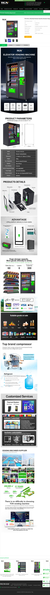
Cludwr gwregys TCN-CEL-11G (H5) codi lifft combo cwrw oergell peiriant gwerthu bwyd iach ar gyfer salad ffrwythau (7, 575)
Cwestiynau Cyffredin (28, 8)
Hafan (2, 8)
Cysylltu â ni (46, 8)
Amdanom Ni (15, 8)
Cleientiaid (41, 8)
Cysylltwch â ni (28, 36)
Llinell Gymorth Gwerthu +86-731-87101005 (33, 2)
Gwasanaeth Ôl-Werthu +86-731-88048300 (33, 3)
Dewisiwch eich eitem (8, 8)
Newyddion (21, 8)
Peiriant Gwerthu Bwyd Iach (39, 12)
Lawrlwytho (36, 8)
